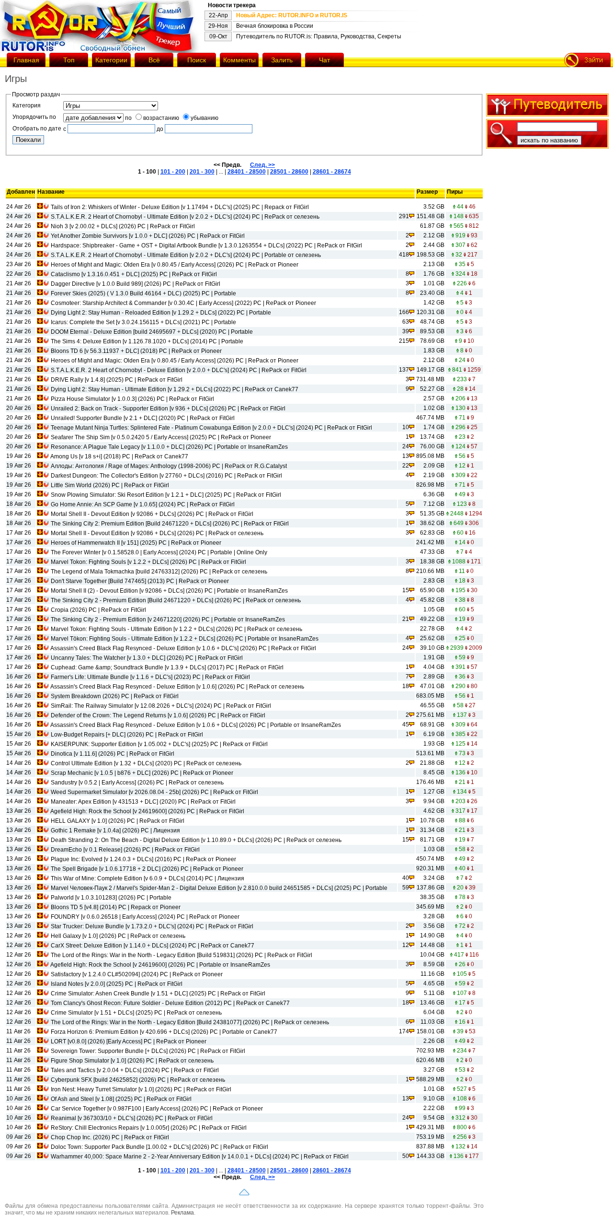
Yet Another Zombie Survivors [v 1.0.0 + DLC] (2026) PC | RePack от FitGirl (148, 236)
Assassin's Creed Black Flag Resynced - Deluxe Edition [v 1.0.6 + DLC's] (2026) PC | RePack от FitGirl (183, 648)
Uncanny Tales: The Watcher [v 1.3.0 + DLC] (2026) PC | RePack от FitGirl (147, 658)
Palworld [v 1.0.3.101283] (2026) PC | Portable (111, 897)
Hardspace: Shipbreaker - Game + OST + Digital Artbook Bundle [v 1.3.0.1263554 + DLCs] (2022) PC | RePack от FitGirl (206, 245)
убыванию (204, 118)
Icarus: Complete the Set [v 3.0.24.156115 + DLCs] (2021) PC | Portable (143, 322)
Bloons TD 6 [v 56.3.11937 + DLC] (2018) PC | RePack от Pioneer (136, 351)
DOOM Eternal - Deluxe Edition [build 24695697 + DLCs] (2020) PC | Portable (152, 331)
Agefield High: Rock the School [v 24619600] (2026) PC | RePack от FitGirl (147, 811)
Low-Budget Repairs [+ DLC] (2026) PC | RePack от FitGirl (127, 734)
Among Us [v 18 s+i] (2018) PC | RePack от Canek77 (119, 456)
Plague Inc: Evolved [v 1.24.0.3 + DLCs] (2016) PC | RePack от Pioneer (143, 859)
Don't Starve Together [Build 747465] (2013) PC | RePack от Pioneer (140, 581)
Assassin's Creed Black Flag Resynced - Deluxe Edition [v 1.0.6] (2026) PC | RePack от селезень (177, 686)
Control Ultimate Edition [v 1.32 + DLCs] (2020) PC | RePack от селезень (146, 763)
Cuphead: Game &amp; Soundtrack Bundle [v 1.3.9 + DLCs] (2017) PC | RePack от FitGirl (167, 667)
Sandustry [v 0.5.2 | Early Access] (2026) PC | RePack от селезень (137, 782)
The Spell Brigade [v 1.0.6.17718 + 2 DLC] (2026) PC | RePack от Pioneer (147, 868)
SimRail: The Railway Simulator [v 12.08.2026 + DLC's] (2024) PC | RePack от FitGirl (161, 705)
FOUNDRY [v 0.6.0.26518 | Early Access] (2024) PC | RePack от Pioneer (145, 916)
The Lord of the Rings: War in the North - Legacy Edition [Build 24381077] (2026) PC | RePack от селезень (190, 1022)
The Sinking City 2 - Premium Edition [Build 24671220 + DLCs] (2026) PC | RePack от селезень (176, 600)
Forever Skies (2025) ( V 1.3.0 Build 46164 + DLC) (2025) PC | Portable (143, 293)
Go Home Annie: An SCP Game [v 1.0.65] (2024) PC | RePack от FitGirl (143, 504)
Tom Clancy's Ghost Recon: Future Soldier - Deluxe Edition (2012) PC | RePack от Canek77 (170, 1003)
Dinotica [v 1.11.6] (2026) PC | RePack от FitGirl (112, 753)
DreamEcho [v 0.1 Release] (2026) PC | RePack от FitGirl (125, 849)
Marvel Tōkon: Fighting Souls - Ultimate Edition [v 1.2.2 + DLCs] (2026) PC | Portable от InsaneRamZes (184, 638)
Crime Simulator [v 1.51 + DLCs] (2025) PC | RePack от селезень (136, 1012)
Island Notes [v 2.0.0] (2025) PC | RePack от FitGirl (116, 984)
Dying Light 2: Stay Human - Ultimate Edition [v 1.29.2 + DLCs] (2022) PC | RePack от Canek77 (174, 389)
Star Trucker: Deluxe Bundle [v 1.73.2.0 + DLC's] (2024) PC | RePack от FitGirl (152, 926)
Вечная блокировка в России (274, 26)
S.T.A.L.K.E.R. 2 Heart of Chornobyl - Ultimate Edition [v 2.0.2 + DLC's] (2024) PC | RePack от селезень (185, 216)
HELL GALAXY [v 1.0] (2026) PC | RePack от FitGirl (117, 821)
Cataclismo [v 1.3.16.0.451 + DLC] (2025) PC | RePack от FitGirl (134, 274)
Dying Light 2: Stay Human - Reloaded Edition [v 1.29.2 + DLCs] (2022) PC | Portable (161, 312)
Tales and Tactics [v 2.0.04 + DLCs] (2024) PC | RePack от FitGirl (135, 1070)
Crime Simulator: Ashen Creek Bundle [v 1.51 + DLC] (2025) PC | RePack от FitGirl (158, 993)
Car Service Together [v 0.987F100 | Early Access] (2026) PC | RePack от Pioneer (157, 1108)
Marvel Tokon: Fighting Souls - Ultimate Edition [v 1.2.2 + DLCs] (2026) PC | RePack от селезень (176, 629)
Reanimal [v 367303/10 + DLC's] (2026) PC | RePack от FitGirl (132, 1118)
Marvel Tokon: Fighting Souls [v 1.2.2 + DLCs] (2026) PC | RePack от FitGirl (148, 562)
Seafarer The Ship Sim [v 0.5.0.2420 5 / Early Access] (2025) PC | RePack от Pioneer (161, 437)
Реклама (182, 1212)
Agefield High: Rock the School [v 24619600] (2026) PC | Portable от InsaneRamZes (160, 964)
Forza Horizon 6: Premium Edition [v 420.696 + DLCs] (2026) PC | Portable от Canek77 (164, 1032)
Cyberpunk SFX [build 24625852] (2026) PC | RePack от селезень (138, 1079)
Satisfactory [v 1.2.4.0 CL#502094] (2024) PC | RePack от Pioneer (137, 974)
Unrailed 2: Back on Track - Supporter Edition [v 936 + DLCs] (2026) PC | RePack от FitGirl (168, 408)
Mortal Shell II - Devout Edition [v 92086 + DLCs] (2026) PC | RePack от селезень (157, 533)
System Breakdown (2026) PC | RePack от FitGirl (115, 696)
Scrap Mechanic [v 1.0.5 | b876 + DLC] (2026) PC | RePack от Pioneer (142, 773)
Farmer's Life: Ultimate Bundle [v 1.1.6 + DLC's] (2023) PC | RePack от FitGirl (150, 677)
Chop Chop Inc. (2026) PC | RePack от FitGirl (110, 1137)
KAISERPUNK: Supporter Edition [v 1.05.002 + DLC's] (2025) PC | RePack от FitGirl (159, 744)
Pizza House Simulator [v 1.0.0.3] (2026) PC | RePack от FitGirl (132, 399)
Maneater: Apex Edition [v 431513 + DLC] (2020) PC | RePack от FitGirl (143, 801)
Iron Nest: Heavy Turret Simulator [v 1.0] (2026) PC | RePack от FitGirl (141, 1089)
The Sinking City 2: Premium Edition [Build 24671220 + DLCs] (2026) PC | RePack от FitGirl (170, 523)
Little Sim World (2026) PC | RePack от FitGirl (110, 485)
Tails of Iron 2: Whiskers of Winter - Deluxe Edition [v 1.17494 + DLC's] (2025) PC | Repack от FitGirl (180, 207)
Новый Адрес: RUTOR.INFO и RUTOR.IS (291, 15)
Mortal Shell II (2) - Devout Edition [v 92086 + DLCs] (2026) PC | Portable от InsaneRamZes (169, 590)
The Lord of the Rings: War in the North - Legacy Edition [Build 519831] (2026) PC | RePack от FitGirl (181, 955)
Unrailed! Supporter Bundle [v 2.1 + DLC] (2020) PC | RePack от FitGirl (143, 418)
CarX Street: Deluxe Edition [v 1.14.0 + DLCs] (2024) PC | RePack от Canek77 (152, 945)
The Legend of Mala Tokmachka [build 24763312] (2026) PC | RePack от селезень (159, 571)
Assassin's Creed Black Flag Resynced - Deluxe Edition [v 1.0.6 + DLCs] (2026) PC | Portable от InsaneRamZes (195, 725)
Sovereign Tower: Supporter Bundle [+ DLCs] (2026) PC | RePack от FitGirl (148, 1051)
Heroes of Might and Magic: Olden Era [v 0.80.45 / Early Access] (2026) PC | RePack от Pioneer (174, 264)
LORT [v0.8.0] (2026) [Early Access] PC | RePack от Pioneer (128, 1041)
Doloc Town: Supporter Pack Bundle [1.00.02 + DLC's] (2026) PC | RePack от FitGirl (159, 1147)
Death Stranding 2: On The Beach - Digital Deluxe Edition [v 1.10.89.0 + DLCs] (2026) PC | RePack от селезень (196, 840)
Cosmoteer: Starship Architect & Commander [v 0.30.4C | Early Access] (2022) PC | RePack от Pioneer (183, 303)
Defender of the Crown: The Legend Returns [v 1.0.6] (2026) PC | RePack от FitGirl (158, 715)
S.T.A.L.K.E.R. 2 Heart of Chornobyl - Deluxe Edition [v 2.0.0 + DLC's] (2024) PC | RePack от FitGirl (178, 370)
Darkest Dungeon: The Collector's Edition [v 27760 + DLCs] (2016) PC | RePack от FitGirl (166, 475)
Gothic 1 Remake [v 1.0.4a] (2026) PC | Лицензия (115, 830)
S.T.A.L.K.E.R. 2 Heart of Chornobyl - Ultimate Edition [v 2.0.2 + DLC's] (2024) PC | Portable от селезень (186, 255)
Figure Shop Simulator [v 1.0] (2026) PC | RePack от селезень (132, 1060)
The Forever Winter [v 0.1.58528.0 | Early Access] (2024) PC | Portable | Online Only (159, 552)
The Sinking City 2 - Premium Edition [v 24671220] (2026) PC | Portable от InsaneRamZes (168, 619)
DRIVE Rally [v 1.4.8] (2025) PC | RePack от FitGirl (116, 379)
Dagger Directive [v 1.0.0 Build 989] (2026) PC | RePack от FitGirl (135, 284)
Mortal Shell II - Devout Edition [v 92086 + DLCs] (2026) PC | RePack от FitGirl (152, 514)
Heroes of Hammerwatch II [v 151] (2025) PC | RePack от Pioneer (136, 542)
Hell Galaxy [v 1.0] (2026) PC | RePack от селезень (118, 936)
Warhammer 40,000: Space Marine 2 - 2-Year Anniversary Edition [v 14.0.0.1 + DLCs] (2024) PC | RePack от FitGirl (200, 1156)
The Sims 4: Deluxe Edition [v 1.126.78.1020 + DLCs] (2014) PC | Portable (147, 341)
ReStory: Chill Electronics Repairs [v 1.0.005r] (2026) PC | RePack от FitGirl (149, 1127)
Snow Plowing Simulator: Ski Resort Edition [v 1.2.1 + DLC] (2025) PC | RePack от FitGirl (166, 494)
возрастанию (161, 118)
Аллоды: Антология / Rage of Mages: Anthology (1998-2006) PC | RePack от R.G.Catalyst (169, 466)
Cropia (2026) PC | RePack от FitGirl (98, 610)
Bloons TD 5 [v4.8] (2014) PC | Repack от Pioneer (116, 907)
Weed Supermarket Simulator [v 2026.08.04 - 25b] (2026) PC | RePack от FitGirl (154, 792)
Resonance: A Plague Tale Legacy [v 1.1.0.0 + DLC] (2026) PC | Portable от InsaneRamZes (169, 447)
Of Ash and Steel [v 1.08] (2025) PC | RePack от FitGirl (121, 1099)
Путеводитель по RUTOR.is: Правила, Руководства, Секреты (318, 36)
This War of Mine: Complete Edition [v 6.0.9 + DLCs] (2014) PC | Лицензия (147, 878)
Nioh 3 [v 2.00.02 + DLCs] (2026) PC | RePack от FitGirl (123, 226)
